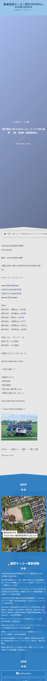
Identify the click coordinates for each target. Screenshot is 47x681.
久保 (22, 317)
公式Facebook (25, 674)
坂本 (15, 294)
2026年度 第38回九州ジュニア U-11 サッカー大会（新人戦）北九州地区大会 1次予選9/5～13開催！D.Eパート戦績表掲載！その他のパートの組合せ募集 (23, 591)
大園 (24, 310)
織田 (13, 286)
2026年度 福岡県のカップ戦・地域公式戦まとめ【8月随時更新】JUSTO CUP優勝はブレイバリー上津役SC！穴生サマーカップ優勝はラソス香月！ (23, 582)
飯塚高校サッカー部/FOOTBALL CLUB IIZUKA (23, 5)
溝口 (5, 294)
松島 (19, 294)
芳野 (8, 286)
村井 (17, 290)
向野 (24, 314)
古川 (25, 326)
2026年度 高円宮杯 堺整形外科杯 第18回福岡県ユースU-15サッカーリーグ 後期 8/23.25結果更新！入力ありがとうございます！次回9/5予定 (23, 600)
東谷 (10, 298)
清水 (25, 329)
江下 (24, 321)
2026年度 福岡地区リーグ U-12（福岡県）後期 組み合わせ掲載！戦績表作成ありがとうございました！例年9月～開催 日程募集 (23, 640)
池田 (5, 290)
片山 (10, 294)
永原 (11, 290)
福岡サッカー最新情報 (24, 563)
